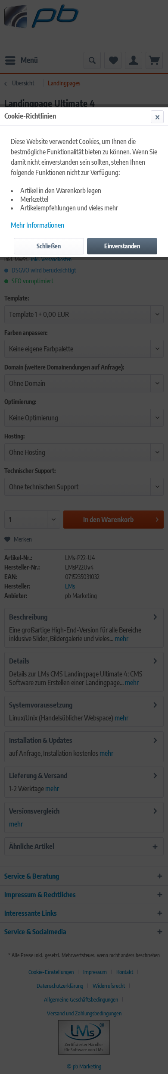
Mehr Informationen (37, 225)
